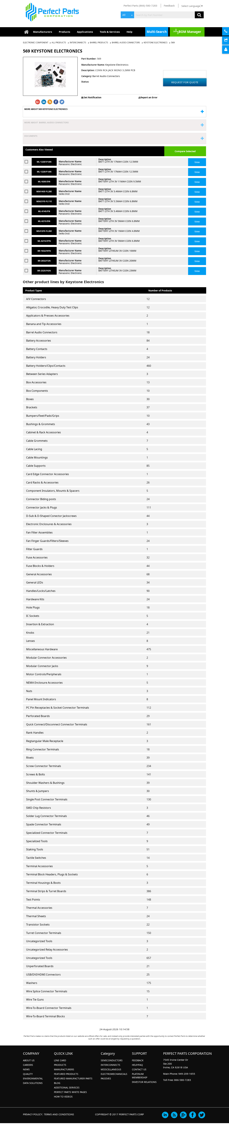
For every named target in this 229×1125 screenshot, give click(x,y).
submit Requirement (228, 40)
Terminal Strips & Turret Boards (46, 891)
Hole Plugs (33, 607)
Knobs (30, 632)
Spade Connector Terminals (43, 824)
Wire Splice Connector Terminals (46, 991)
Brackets (31, 407)
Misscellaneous (111, 1069)
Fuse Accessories (37, 557)
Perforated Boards (38, 716)
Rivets (30, 757)
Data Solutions (33, 1083)
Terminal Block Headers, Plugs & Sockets (52, 874)
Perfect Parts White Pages (70, 1092)
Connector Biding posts (41, 499)
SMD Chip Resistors (38, 808)
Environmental (33, 1078)
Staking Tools (34, 849)
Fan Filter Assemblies (39, 532)
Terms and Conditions (59, 1114)
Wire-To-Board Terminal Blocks (45, 1016)
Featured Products (66, 1074)
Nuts (29, 691)
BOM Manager (190, 32)
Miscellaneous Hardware (42, 649)
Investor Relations (144, 1082)
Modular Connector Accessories (46, 657)
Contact (228, 31)
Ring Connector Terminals (42, 749)
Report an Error (148, 97)
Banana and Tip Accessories (43, 324)
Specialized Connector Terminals (46, 833)
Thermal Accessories (39, 908)
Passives (106, 1078)
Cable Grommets (37, 441)
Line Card (60, 1060)
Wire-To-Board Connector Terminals (48, 1008)
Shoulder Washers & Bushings (45, 783)
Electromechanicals (114, 1074)
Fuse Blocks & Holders (40, 566)
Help (129, 31)
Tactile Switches (36, 858)
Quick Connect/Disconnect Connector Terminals (56, 724)
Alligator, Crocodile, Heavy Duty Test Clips (52, 307)
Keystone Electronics (155, 42)
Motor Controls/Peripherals (43, 674)
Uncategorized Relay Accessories (47, 949)
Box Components (37, 391)
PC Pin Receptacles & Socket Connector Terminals (57, 707)
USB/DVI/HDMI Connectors (43, 974)
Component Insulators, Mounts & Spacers (52, 491)
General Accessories (39, 574)
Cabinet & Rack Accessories (43, 432)
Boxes (30, 399)
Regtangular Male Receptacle (44, 741)
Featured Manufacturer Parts (73, 1078)
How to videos (63, 1096)
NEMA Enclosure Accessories (44, 682)
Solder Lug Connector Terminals (46, 816)
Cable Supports (36, 466)
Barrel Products (99, 42)
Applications (85, 31)
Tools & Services (110, 31)
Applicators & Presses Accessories (47, 315)
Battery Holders (36, 357)
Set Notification (92, 97)
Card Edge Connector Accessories (47, 474)
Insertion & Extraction (40, 624)
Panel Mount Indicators (41, 699)
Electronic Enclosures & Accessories (49, 524)
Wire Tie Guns (35, 999)
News (26, 1069)
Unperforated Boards (39, 966)
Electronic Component (36, 42)
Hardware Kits (35, 599)
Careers (28, 1064)
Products (64, 31)
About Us (29, 1060)
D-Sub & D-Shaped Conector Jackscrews (51, 516)
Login (228, 49)
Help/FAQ (137, 1064)
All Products (59, 42)
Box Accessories (36, 382)
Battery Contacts (36, 349)
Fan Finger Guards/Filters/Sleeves (47, 541)
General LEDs (34, 582)
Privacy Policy (32, 1114)
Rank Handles (35, 732)
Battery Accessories (38, 340)
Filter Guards (34, 549)
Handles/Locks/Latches (40, 591)
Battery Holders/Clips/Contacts (45, 366)
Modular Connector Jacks (42, 666)
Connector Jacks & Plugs (41, 507)
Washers (31, 983)
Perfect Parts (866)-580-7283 (140, 5)
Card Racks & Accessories (42, 482)
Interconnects (78, 42)
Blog (57, 1083)
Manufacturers (42, 31)
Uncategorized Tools (39, 941)
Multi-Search (157, 32)
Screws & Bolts (35, 774)
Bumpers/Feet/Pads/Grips (42, 416)
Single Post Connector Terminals (46, 799)
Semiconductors (112, 1060)
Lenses (30, 641)
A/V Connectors (36, 299)
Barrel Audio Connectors (126, 42)
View (197, 162)
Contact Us (139, 1069)
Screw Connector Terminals (43, 766)
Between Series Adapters (42, 374)
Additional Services (66, 1087)
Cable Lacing (34, 449)
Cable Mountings (37, 457)
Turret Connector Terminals (43, 933)
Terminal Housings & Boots (43, 883)
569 (173, 42)
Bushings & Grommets (40, 424)
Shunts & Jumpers (37, 791)
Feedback (169, 5)
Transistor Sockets (38, 924)
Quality (28, 1074)
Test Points (33, 899)
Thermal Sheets (36, 916)
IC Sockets (32, 616)
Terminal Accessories (39, 866)
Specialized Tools (37, 841)
